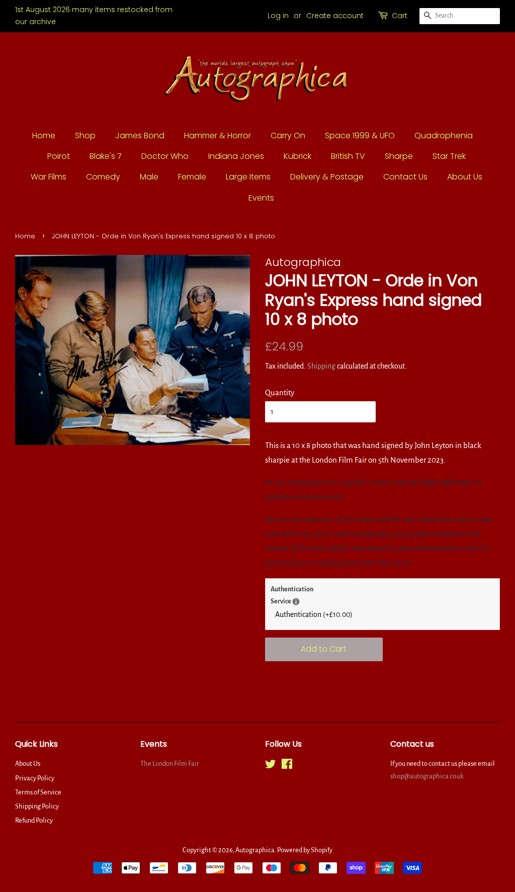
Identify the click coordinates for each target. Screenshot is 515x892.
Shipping (321, 366)
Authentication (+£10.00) (314, 614)
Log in (278, 16)
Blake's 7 (106, 156)
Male (149, 177)
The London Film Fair (169, 763)
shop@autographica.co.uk (427, 776)
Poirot (58, 156)
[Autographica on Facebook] (287, 766)
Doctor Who (165, 156)
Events (261, 198)
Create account (335, 16)
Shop (85, 135)
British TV (348, 156)
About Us (464, 177)
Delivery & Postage (327, 177)
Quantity (279, 392)
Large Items (248, 177)
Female (192, 177)
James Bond (139, 135)
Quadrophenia (443, 135)
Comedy (103, 177)
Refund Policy (34, 820)
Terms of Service (38, 792)
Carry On (288, 135)
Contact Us (405, 177)
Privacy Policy (34, 778)
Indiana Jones (236, 156)
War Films (48, 177)
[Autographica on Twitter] (270, 766)
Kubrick (297, 156)
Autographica (255, 850)
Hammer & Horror (217, 135)
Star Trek (449, 156)
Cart (399, 16)
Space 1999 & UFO (360, 135)
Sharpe (399, 156)
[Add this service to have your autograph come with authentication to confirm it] (296, 601)
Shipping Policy (37, 806)
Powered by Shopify (304, 850)
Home (43, 135)
